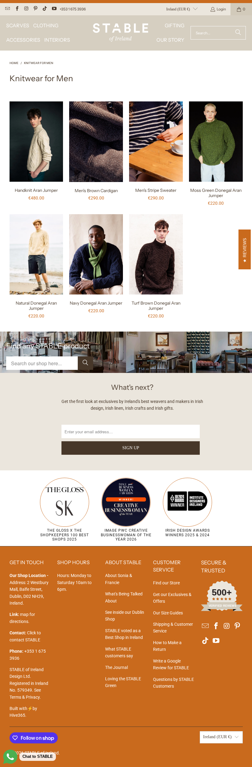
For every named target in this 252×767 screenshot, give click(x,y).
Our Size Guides (168, 612)
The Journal (116, 667)
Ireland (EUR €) (178, 9)
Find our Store (166, 582)
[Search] (238, 33)
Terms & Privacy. (25, 697)
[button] (17, 25)
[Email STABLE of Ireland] (7, 9)
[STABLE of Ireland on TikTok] (44, 9)
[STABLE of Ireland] (120, 33)
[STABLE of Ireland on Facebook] (16, 9)
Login (221, 9)
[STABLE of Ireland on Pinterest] (35, 9)
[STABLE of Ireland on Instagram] (26, 9)
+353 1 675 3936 (73, 9)
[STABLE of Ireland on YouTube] (53, 9)
